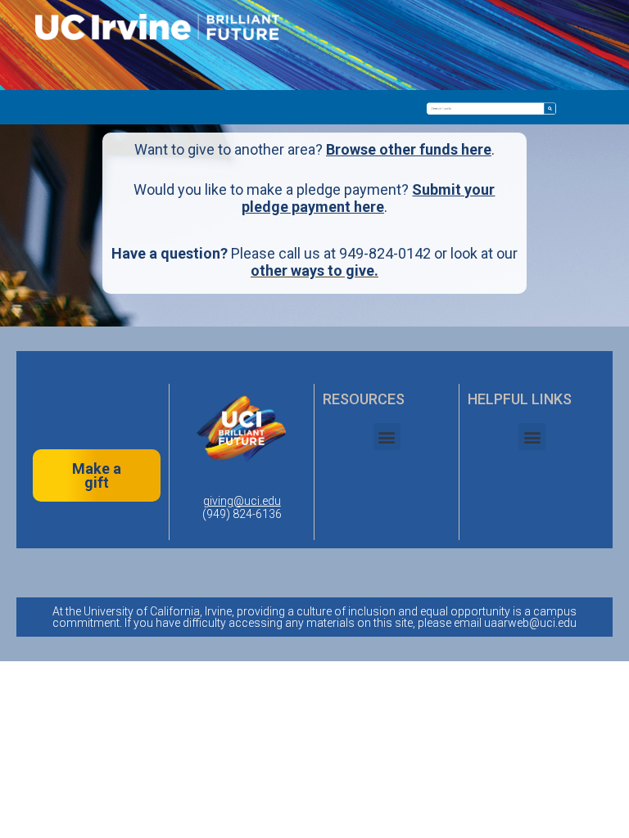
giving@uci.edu (242, 500)
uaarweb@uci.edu (530, 622)
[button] (386, 436)
